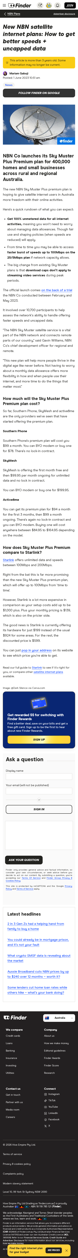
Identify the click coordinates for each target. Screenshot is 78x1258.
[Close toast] (66, 1251)
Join (70, 5)
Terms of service (12, 1154)
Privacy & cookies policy (17, 1164)
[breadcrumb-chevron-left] (5, 14)
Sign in (39, 809)
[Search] (40, 5)
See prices (54, 1250)
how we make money (13, 1243)
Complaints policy (13, 1174)
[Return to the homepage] (20, 5)
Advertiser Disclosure (13, 1241)
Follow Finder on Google (39, 93)
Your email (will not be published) (27, 785)
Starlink (8, 560)
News (9, 85)
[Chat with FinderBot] (49, 5)
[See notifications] (57, 5)
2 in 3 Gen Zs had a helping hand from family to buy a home (35, 926)
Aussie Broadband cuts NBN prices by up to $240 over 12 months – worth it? (38, 974)
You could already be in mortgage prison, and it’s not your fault (38, 942)
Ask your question (24, 860)
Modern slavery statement (18, 1183)
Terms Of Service (31, 878)
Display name (14, 770)
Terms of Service (25, 889)
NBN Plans (13, 13)
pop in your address (37, 650)
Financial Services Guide (36, 1238)
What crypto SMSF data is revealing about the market (39, 958)
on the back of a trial (56, 290)
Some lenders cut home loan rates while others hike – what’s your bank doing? (37, 990)
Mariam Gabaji (18, 73)
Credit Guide (55, 1238)
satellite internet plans (48, 672)
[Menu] (4, 5)
